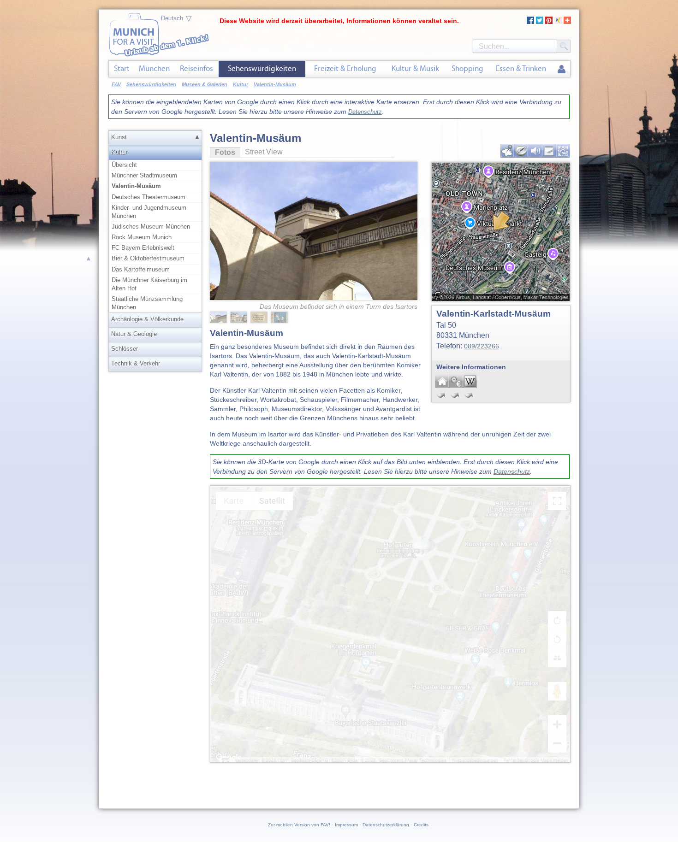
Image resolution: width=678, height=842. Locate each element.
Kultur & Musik (415, 68)
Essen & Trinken (521, 68)
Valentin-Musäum (136, 186)
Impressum (346, 824)
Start (122, 68)
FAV (116, 84)
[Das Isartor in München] (239, 316)
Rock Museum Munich (142, 237)
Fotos (222, 152)
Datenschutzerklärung (386, 824)
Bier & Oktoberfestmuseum (148, 258)
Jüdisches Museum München (151, 226)
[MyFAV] (561, 69)
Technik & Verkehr (135, 363)
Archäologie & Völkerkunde (147, 319)
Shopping (467, 68)
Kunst (119, 137)
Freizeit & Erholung (345, 68)
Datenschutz (365, 111)
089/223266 (481, 346)
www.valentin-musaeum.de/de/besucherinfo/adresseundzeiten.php (456, 381)
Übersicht (124, 164)
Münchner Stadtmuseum (144, 175)
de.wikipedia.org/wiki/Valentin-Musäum (470, 381)
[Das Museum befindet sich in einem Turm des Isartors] (313, 215)
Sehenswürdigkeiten (262, 68)
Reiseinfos (196, 68)
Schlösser (124, 348)
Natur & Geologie (134, 333)
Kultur (119, 151)
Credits (421, 824)
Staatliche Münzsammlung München (147, 303)
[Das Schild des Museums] (259, 316)
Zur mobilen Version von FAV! (299, 824)
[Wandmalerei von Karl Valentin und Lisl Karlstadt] (280, 316)
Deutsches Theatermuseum (148, 197)
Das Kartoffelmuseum (141, 269)
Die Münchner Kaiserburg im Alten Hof (149, 284)
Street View (264, 152)
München (154, 68)
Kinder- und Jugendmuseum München (149, 211)
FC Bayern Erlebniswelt (143, 247)
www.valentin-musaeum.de (442, 381)
